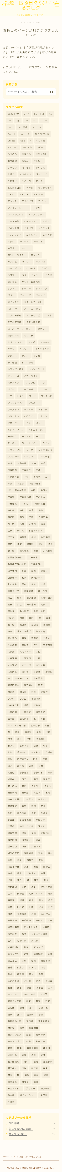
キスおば (40, 261)
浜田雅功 (12, 846)
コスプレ (12, 275)
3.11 (26, 113)
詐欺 (47, 1001)
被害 (29, 987)
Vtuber (12, 140)
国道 (48, 618)
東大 (47, 792)
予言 (31, 510)
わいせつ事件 (45, 187)
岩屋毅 (11, 718)
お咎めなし (41, 154)
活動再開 (12, 839)
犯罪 (43, 873)
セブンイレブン (16, 342)
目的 (50, 907)
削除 (33, 570)
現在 (36, 880)
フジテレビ (46, 396)
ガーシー (26, 261)
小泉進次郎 (13, 705)
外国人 (46, 638)
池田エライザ (26, 826)
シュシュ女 (41, 288)
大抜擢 (11, 651)
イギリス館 (13, 228)
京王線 (11, 523)
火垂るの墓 (13, 866)
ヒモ (10, 396)
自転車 (20, 974)
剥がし (44, 570)
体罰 (10, 544)
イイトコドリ (31, 221)
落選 (38, 980)
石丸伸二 (45, 913)
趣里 (28, 1034)
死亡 (10, 812)
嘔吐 (31, 618)
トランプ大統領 (16, 369)
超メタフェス (14, 1034)
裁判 (50, 987)
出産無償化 (36, 564)
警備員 (30, 1014)
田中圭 (20, 893)
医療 (24, 584)
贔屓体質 (33, 1028)
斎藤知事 (38, 772)
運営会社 (12, 1068)
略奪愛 (11, 900)
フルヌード (34, 402)
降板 (27, 1075)
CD (50, 113)
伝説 (33, 537)
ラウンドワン (14, 449)
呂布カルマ (39, 611)
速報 (33, 1054)
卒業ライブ (13, 591)
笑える (34, 940)
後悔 (38, 732)
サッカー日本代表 (31, 281)
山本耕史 (26, 712)
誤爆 (22, 1007)
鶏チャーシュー (27, 1095)
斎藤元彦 (24, 772)
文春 (41, 765)
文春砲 (11, 772)
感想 (36, 745)
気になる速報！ (32, 1133)
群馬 (24, 960)
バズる (11, 389)
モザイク (12, 436)
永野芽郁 (40, 819)
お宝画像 (12, 160)
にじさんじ (25, 174)
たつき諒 (26, 167)
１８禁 (11, 1101)
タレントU (25, 349)
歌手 (24, 806)
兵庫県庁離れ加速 (17, 564)
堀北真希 (12, 638)
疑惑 (22, 900)
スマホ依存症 (14, 322)
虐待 (10, 987)
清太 (50, 853)
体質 (19, 544)
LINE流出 (23, 127)
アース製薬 (13, 221)
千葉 (33, 584)
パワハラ (45, 389)
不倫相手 (26, 470)
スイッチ (40, 295)
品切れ (11, 618)
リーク (29, 449)
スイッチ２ (13, 302)
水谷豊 (11, 819)
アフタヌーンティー (18, 207)
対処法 (11, 691)
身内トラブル (14, 1041)
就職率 (37, 705)
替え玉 (46, 779)
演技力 (30, 859)
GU (34, 120)
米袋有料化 (13, 947)
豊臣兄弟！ (44, 1021)
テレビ (37, 355)
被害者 (39, 987)
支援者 (48, 752)
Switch (12, 134)
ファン (32, 396)
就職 (26, 705)
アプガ (36, 207)
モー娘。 (12, 443)
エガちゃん (32, 234)
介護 (43, 523)
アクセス (12, 201)
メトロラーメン (36, 429)
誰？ (31, 1007)
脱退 (10, 967)
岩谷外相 (24, 718)
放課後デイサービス (27, 759)
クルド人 (30, 268)
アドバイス (27, 201)
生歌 (10, 893)
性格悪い (40, 738)
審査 (40, 685)
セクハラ (28, 335)
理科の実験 (46, 886)
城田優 (46, 624)
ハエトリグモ (31, 376)
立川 (10, 940)
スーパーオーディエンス (20, 328)
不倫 (43, 463)
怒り (19, 738)
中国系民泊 (25, 497)
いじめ (40, 147)
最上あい (12, 786)
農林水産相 (32, 1048)
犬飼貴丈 (31, 873)
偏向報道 (24, 550)
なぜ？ (11, 174)
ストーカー (13, 308)
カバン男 (38, 241)
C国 (18, 120)
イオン (46, 221)
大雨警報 (12, 665)
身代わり (40, 1034)
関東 (10, 1075)
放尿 (10, 759)
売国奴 (34, 638)
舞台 (31, 974)
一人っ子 (45, 456)
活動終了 (26, 839)
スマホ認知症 (33, 322)
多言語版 (12, 644)
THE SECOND (42, 134)
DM (26, 120)
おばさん (26, 154)
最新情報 (12, 792)
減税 (10, 859)
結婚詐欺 (38, 954)
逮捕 (43, 1054)
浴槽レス (35, 846)
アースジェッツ (16, 214)
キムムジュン (14, 268)
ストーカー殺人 (32, 308)
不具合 (39, 470)
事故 (22, 517)
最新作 (47, 786)
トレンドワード (36, 369)
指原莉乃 (35, 752)
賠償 (22, 1028)
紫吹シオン (13, 954)
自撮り (20, 967)
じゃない (12, 167)
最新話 (25, 792)
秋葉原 (46, 927)
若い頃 (27, 980)
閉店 (45, 1068)
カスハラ (24, 241)
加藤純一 (12, 577)
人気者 (32, 523)
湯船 (19, 859)
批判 (10, 752)
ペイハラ (42, 409)
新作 (50, 772)
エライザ (47, 234)
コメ (24, 275)
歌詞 (33, 806)
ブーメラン (13, 409)
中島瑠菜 (12, 503)
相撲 (10, 913)
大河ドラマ (25, 651)
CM (9, 120)
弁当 (47, 725)
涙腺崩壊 (28, 853)
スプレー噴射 (14, 315)
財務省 (11, 1028)
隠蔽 (36, 1075)
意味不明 (24, 745)
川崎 (43, 718)
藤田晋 (48, 980)
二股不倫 (43, 517)
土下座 (11, 624)
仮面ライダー (36, 530)
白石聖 (20, 907)
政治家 (20, 765)
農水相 (46, 1048)
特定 (19, 873)
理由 (33, 886)
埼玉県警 (40, 631)
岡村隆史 (40, 712)
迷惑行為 (12, 1054)
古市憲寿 (31, 604)
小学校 (11, 698)
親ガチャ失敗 (14, 1001)
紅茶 (26, 947)
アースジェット (36, 214)
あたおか (27, 147)
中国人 (43, 490)
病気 (31, 900)
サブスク (12, 288)
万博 (10, 463)
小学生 (23, 698)
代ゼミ (20, 530)
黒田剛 (43, 1095)
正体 (43, 806)
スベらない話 (33, 315)
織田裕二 (12, 960)
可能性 (11, 611)
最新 (24, 786)
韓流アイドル (14, 1088)
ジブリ (11, 295)
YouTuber (13, 147)
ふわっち (26, 181)
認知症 (11, 1007)
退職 (24, 1054)
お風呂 (25, 160)
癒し (41, 900)
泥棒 (33, 833)
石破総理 (26, 920)
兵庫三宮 (33, 557)
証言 (38, 1001)
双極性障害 (46, 597)
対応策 (23, 691)
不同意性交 (13, 476)
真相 (33, 913)
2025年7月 (13, 113)
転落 (19, 1048)
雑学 (46, 1075)
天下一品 (26, 665)
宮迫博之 (28, 685)
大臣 (38, 651)
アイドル (38, 194)
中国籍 (11, 497)
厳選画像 (31, 597)
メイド (39, 423)
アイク (11, 194)
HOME (6, 1156)
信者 (50, 544)
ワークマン (29, 456)
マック (43, 416)
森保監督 (12, 806)
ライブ (46, 443)
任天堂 (11, 537)
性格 (29, 738)
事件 (41, 510)
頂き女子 (30, 1088)
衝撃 (19, 987)
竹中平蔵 (21, 940)
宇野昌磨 (38, 678)
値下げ (11, 550)
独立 (19, 880)
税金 (24, 933)
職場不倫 (45, 960)
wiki (22, 140)
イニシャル (44, 228)
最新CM (35, 786)
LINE (10, 127)
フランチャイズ (16, 402)
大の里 (25, 644)
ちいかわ (40, 167)
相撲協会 (21, 913)
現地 (46, 880)
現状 (24, 886)
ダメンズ (12, 355)
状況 (10, 880)
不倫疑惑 (12, 470)
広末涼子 (35, 725)
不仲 (33, 463)
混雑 (40, 853)
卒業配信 (28, 591)
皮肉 (41, 907)
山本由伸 (12, 712)
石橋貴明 (12, 920)
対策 (33, 691)
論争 (10, 1014)
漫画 (41, 859)
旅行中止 (12, 779)
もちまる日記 (14, 187)
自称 (43, 967)
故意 (31, 765)
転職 (10, 1048)
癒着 (50, 900)
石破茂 (39, 920)
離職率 (25, 1081)
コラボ (48, 275)
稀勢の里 (12, 933)
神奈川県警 (13, 927)
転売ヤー (40, 1041)
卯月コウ (42, 591)
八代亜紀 (47, 550)
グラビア (45, 268)
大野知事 (26, 658)
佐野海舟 (45, 537)
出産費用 (12, 570)
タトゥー (45, 342)
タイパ (32, 342)
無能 (36, 866)
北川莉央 (12, 584)
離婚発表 (12, 1081)
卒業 (43, 584)
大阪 (38, 658)
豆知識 (29, 1021)
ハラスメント (14, 382)
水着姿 (44, 812)
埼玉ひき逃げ (24, 631)
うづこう (12, 154)
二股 (31, 517)
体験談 (30, 544)
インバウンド (14, 234)
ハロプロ (30, 382)
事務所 (11, 517)
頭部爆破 (45, 1088)
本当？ (37, 792)
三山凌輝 (21, 463)
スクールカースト (33, 302)
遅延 (36, 1061)
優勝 (36, 550)
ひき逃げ (12, 181)
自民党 (32, 967)
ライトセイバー (30, 443)
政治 (10, 765)
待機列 (28, 732)
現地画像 (12, 886)
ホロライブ (29, 416)
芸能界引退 (13, 980)
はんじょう (41, 174)
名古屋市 (24, 611)
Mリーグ (37, 127)
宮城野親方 (13, 685)
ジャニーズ (25, 295)
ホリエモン (13, 416)
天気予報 (40, 665)
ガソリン (35, 255)
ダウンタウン (42, 349)
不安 (26, 476)
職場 (33, 960)
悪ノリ (11, 745)
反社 (19, 604)
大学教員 (47, 644)
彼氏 (17, 732)
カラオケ (12, 248)
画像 (50, 893)
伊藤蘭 (23, 537)
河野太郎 (12, 833)
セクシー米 (13, 335)
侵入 (41, 544)
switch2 (25, 134)
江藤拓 (11, 826)
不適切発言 (34, 483)
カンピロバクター (17, 255)
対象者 (44, 691)
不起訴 (20, 483)
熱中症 (46, 866)
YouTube (40, 140)
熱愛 (10, 873)
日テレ (25, 779)
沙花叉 (41, 826)
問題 (22, 618)
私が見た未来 (31, 927)
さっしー (38, 160)
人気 (22, 523)
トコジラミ (27, 362)
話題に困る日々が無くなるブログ (31, 5)
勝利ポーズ (37, 577)
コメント (35, 275)
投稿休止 (21, 752)
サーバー (26, 288)
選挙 (24, 1068)
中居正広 (40, 497)
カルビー (26, 248)
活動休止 (45, 833)
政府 (45, 759)
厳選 (19, 597)
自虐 (10, 974)
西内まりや (29, 994)
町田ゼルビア (36, 893)
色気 (41, 974)
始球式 (48, 671)
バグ (42, 382)
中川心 (25, 503)
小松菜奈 (35, 698)
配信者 (34, 1068)
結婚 (26, 954)
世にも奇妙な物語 (17, 490)
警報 (41, 1014)
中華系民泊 (39, 503)
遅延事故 (47, 1061)
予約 (22, 510)
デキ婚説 (12, 362)
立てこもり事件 (39, 933)
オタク (11, 241)
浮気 (24, 846)
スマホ (48, 315)
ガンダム (12, 261)
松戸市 (29, 799)
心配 (48, 732)
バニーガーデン (27, 389)
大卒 (36, 644)
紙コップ (38, 947)
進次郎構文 (13, 1061)
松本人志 (42, 799)
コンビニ (12, 281)
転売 (28, 1041)
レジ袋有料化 (45, 449)
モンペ (39, 436)
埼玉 (10, 631)
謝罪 (19, 1014)
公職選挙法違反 (16, 557)
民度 (33, 812)
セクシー (42, 328)
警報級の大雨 (14, 1021)
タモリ (11, 349)
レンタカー (13, 456)
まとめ (39, 181)
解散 (28, 1001)
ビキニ (20, 396)
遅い (26, 1061)
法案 (24, 833)
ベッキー (28, 409)
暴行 (36, 779)
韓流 (36, 1081)
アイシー (24, 194)
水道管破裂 (25, 819)
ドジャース (13, 376)
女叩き (25, 671)
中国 (33, 490)
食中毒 (11, 1095)
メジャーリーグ (16, 429)
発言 (10, 907)
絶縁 (50, 954)
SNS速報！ (32, 1123)
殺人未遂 (21, 812)
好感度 (37, 671)
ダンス (25, 355)
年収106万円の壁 (17, 725)
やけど (29, 187)
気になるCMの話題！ (32, 1128)
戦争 (45, 745)
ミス (28, 423)
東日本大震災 (14, 799)
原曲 (10, 597)
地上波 (23, 624)
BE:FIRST (39, 113)
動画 (24, 577)
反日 (10, 604)
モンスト (26, 436)
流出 (38, 839)
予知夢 (11, 510)
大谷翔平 (12, 658)
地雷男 (34, 624)
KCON (44, 120)
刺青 (24, 570)
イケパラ (28, 228)
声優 (24, 638)
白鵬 (31, 907)
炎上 (26, 866)
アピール (42, 201)
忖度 (10, 738)
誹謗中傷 (43, 1007)
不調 (10, 483)
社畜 (50, 920)
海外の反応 (13, 853)
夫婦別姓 (12, 671)
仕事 (10, 530)
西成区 (43, 994)
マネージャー (14, 423)
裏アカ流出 (13, 994)
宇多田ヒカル (22, 678)
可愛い (44, 604)
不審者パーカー (41, 476)
